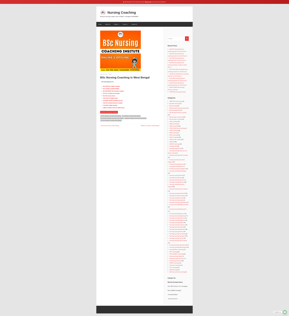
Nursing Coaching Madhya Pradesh (178, 204)
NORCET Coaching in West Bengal (150, 125)
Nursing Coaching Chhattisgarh (177, 171)
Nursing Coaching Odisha (176, 222)
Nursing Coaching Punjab (176, 227)
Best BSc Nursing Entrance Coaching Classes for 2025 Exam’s (177, 50)
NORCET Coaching (174, 144)
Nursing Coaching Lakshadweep (178, 202)
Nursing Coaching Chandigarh (177, 168)
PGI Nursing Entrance (175, 261)
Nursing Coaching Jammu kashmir (178, 189)
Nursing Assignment (175, 148)
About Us (107, 24)
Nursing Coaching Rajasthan (177, 229)
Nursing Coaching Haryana (176, 182)
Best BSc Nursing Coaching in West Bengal (111, 116)
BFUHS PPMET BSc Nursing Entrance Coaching (176, 88)
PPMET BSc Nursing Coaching (177, 92)
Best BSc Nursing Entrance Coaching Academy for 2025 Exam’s (177, 54)
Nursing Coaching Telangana (177, 236)
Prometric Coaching (174, 265)
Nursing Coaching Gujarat (176, 180)
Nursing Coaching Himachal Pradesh (176, 185)
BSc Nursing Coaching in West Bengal (131, 116)
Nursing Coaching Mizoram (176, 218)
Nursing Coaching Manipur (176, 213)
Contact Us (134, 24)
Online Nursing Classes (175, 256)
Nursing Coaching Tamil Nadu (177, 234)
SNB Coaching (173, 270)
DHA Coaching (173, 121)
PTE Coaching (173, 267)
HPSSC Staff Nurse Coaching (177, 128)
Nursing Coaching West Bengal (109, 112)
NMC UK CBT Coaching (175, 139)
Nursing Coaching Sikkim (176, 231)
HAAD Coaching (173, 126)
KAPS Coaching (173, 130)
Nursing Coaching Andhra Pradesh (178, 155)
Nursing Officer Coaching (176, 249)
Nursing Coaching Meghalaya (177, 216)
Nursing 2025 (173, 146)
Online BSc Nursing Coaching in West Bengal (135, 118)
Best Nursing (173, 106)
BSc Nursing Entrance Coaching (177, 112)
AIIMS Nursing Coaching (175, 101)
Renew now (148, 2)
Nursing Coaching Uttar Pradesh (178, 240)
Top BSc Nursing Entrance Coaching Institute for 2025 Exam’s (178, 75)
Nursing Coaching (121, 12)
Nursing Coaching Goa (175, 177)
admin (110, 74)
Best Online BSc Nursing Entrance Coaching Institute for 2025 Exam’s (178, 70)
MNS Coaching (173, 133)
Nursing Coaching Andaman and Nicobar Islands (177, 152)
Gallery (116, 24)
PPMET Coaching (174, 263)
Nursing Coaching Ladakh (176, 200)
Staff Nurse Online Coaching (177, 272)
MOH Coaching (173, 135)
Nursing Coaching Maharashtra (177, 209)
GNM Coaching (173, 124)
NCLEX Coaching (173, 137)
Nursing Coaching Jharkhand (177, 193)
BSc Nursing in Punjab (175, 119)
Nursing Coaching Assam (176, 164)
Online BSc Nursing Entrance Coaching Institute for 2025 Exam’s (177, 79)
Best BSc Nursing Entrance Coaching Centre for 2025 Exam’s (177, 59)
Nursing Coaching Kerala (176, 198)
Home (99, 24)
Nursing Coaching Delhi (175, 175)
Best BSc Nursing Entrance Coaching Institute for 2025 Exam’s (177, 84)
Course (124, 24)
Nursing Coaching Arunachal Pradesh (176, 160)
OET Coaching (173, 252)
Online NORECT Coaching (176, 254)
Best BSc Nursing (174, 103)
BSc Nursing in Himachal (176, 117)
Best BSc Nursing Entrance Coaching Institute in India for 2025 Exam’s (177, 64)
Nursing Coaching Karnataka (177, 195)
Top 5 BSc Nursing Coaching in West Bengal (111, 120)
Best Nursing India (174, 110)
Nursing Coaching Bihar (175, 166)
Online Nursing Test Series (176, 258)
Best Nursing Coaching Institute (178, 108)
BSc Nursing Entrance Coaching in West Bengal (112, 118)
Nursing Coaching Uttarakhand (177, 245)
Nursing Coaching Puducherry (177, 225)
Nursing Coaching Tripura (176, 238)
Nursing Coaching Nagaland (177, 220)
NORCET (171, 142)
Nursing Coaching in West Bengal (110, 125)
